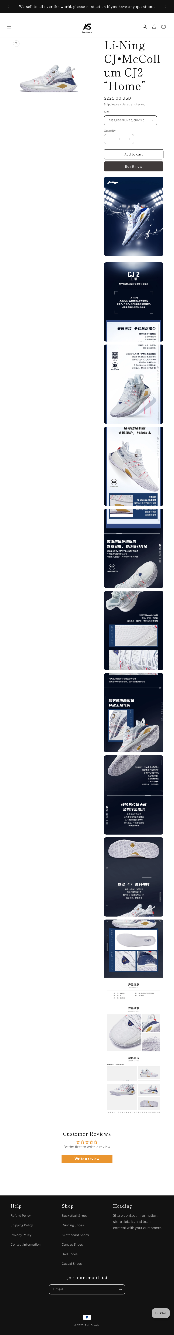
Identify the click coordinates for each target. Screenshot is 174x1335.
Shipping (110, 104)
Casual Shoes (72, 1263)
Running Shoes (73, 1225)
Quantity (110, 130)
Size (107, 111)
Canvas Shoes (72, 1244)
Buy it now (133, 166)
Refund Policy (21, 1215)
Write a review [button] (86, 1159)
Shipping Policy (22, 1225)
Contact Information (26, 1244)
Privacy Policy (21, 1235)
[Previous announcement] (8, 6)
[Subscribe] (120, 1289)
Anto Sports (92, 1325)
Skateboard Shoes (75, 1235)
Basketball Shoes (74, 1215)
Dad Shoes (69, 1254)
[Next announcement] (165, 6)
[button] (9, 26)
